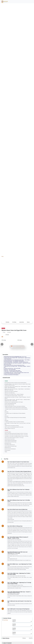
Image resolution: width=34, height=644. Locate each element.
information (7, 322)
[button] (2, 344)
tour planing (14, 322)
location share (21, 322)
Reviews (28, 322)
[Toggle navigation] (31, 1)
